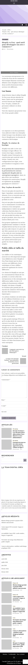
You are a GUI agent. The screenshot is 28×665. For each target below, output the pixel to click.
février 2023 (5, 572)
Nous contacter (21, 654)
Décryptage (5, 39)
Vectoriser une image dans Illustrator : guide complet (19, 621)
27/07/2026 (16, 637)
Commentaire (5, 380)
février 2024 (5, 569)
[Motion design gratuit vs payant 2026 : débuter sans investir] (6, 586)
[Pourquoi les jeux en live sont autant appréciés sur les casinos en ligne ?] (6, 445)
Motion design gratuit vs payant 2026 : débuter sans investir (20, 586)
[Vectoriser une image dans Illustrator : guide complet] (6, 621)
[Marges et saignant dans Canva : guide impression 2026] (6, 644)
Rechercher (7, 455)
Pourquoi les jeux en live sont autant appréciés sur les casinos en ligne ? (19, 445)
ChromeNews (10, 663)
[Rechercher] (25, 460)
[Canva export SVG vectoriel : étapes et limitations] (6, 598)
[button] (26, 24)
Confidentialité (12, 654)
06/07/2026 (10, 49)
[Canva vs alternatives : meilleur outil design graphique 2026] (6, 633)
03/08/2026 (16, 625)
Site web (3, 412)
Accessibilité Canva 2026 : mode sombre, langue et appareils (19, 609)
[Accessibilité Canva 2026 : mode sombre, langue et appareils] (6, 610)
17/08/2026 (16, 601)
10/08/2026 (16, 613)
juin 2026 (4, 565)
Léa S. (4, 49)
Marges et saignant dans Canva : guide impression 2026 (19, 644)
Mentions (5, 654)
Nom (3, 400)
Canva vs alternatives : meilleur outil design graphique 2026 (19, 633)
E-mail (3, 406)
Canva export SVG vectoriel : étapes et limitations (19, 598)
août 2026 (4, 559)
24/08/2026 (16, 590)
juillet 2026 (4, 562)
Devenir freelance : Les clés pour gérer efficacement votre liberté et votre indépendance (19, 434)
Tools (14, 606)
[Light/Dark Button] (23, 25)
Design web (15, 583)
